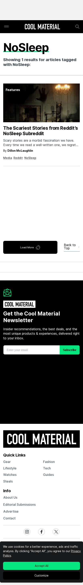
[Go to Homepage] (42, 27)
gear (7, 462)
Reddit (18, 158)
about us (10, 497)
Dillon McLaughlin (20, 150)
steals (8, 481)
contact (9, 518)
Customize (41, 575)
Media (7, 158)
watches (10, 475)
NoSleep (30, 158)
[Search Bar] (77, 26)
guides (48, 475)
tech (47, 468)
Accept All (41, 565)
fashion (49, 462)
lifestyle (10, 468)
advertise (11, 511)
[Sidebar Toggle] (6, 26)
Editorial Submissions (19, 504)
